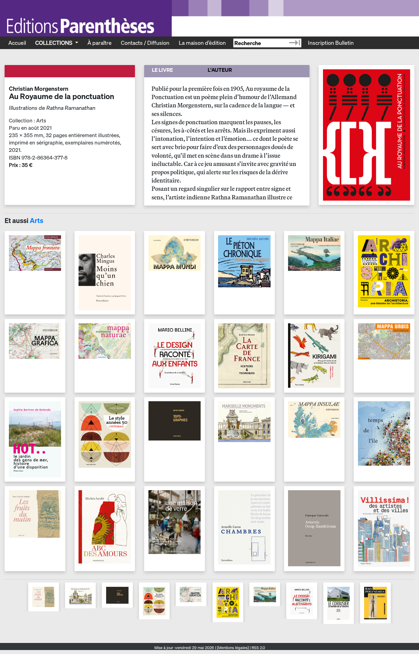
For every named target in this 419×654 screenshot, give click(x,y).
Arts (36, 220)
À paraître (99, 42)
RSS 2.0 (258, 647)
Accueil (17, 42)
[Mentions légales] (233, 647)
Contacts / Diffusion (145, 42)
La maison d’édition (202, 42)
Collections (54, 42)
